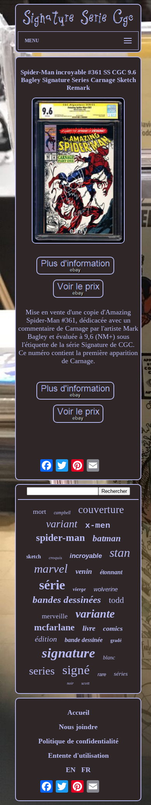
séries (121, 674)
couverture (101, 509)
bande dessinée (84, 640)
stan (120, 553)
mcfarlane (54, 627)
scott (85, 683)
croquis (55, 557)
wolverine (106, 589)
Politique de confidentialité (78, 741)
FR (86, 770)
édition (46, 639)
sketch (33, 557)
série (52, 585)
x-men (97, 525)
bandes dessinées (67, 599)
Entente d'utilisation (78, 755)
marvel (51, 568)
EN (71, 770)
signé (76, 670)
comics (113, 628)
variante (95, 613)
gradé (116, 640)
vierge (79, 589)
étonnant (111, 572)
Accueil (78, 712)
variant (61, 524)
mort (39, 511)
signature (68, 653)
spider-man (60, 537)
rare (102, 674)
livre (88, 628)
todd (116, 600)
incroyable (86, 556)
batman (107, 538)
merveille (55, 616)
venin (84, 571)
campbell (62, 512)
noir (70, 683)
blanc (109, 658)
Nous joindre (78, 727)
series (42, 670)
